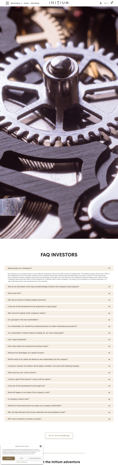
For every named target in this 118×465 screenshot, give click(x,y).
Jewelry (26, 3)
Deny (21, 458)
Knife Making (35, 3)
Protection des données (22, 462)
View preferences (35, 458)
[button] (40, 446)
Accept (8, 458)
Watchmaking (15, 3)
